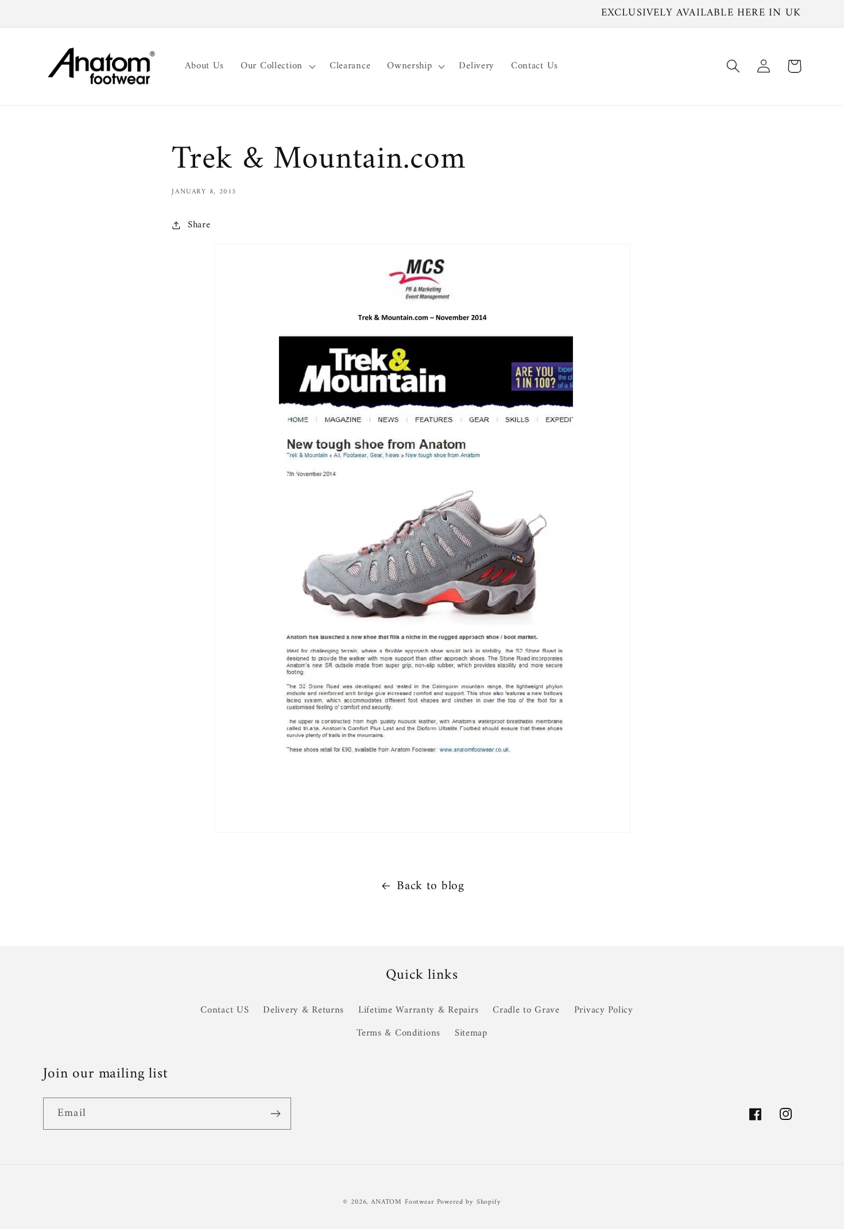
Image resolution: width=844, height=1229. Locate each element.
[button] (277, 66)
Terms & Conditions (398, 1033)
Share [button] (199, 225)
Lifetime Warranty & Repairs (418, 1010)
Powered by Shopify (469, 1202)
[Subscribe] (275, 1114)
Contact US (224, 1010)
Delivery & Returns (303, 1010)
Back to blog (430, 886)
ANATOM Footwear (402, 1202)
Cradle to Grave (526, 1010)
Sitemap (471, 1033)
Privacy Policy (603, 1010)
